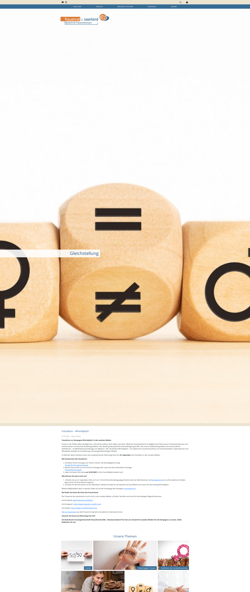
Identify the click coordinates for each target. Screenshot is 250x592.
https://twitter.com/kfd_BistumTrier (84, 508)
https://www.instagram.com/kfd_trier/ (87, 504)
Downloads (152, 6)
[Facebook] (63, 2)
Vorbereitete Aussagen (73, 470)
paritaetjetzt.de (157, 480)
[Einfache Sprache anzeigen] (187, 2)
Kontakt (174, 6)
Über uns (76, 6)
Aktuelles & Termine (124, 6)
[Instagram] (66, 2)
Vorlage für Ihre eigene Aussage (76, 465)
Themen (99, 6)
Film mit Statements (69, 512)
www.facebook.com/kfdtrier (83, 500)
